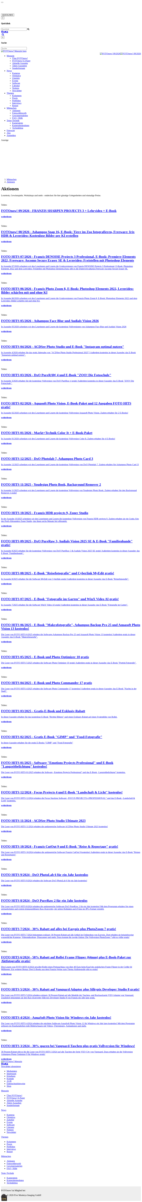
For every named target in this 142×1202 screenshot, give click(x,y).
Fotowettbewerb (19, 113)
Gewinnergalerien (20, 115)
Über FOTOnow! (20, 58)
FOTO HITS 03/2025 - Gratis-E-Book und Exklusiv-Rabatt (43, 711)
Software (16, 83)
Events (15, 81)
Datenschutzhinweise (16, 1083)
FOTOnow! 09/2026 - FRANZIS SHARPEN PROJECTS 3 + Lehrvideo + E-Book (58, 211)
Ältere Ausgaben (19, 66)
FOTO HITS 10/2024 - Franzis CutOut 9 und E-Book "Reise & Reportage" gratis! (59, 846)
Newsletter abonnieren (11, 1066)
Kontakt (10, 1078)
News (9, 71)
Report (15, 105)
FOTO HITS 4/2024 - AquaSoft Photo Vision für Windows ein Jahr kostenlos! (56, 1017)
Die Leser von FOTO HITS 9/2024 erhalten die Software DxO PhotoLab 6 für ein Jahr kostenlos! (44, 880)
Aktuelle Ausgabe (20, 63)
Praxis (15, 98)
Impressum (11, 1073)
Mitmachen (12, 108)
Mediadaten (12, 1071)
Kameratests (17, 123)
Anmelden (11, 135)
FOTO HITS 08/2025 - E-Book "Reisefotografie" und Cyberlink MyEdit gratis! (57, 573)
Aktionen (16, 110)
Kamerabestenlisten (20, 125)
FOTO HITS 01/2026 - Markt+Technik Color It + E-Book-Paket (46, 433)
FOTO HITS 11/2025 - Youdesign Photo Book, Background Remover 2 (51, 484)
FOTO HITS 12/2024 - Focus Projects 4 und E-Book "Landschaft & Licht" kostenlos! (62, 792)
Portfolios (16, 100)
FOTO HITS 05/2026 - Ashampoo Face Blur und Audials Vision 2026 (50, 321)
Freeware (11, 130)
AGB (9, 1081)
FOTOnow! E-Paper (21, 61)
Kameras (16, 73)
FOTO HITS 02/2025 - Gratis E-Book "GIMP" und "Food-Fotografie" (51, 737)
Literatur (16, 85)
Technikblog (17, 128)
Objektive (16, 76)
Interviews (16, 103)
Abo (9, 133)
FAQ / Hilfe (17, 118)
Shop (9, 1086)
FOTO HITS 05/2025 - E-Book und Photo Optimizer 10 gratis (45, 657)
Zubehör (16, 78)
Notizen (15, 88)
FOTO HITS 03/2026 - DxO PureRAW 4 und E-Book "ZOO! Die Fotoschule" (56, 375)
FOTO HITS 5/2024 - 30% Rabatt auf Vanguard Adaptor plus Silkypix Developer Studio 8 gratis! (70, 989)
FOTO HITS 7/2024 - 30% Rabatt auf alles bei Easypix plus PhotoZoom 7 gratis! (58, 929)
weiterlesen (6, 216)
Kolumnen (16, 95)
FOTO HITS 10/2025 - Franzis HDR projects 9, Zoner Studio (44, 513)
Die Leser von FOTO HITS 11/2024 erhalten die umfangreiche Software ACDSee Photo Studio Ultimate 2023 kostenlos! (54, 826)
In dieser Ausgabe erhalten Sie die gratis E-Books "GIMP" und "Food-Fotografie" (37, 743)
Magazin (10, 56)
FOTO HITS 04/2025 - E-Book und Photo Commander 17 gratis (46, 683)
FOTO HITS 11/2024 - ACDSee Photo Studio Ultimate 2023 (43, 820)
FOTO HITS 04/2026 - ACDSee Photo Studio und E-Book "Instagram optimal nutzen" (62, 346)
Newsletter (17, 90)
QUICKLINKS (7, 15)
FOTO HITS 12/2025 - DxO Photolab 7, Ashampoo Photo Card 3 (47, 458)
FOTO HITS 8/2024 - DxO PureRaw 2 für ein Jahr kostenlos (44, 900)
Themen (10, 93)
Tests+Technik (13, 120)
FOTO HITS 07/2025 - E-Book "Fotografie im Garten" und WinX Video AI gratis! (60, 599)
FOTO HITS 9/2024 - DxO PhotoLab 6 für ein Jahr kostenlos (44, 875)
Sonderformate (18, 68)
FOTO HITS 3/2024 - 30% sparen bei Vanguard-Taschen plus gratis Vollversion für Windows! (68, 1046)
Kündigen (11, 1076)
